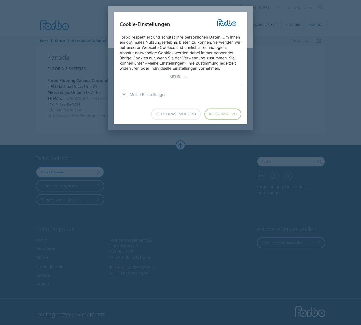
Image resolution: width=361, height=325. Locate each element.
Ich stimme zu (223, 114)
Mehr (175, 76)
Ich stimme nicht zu (176, 114)
